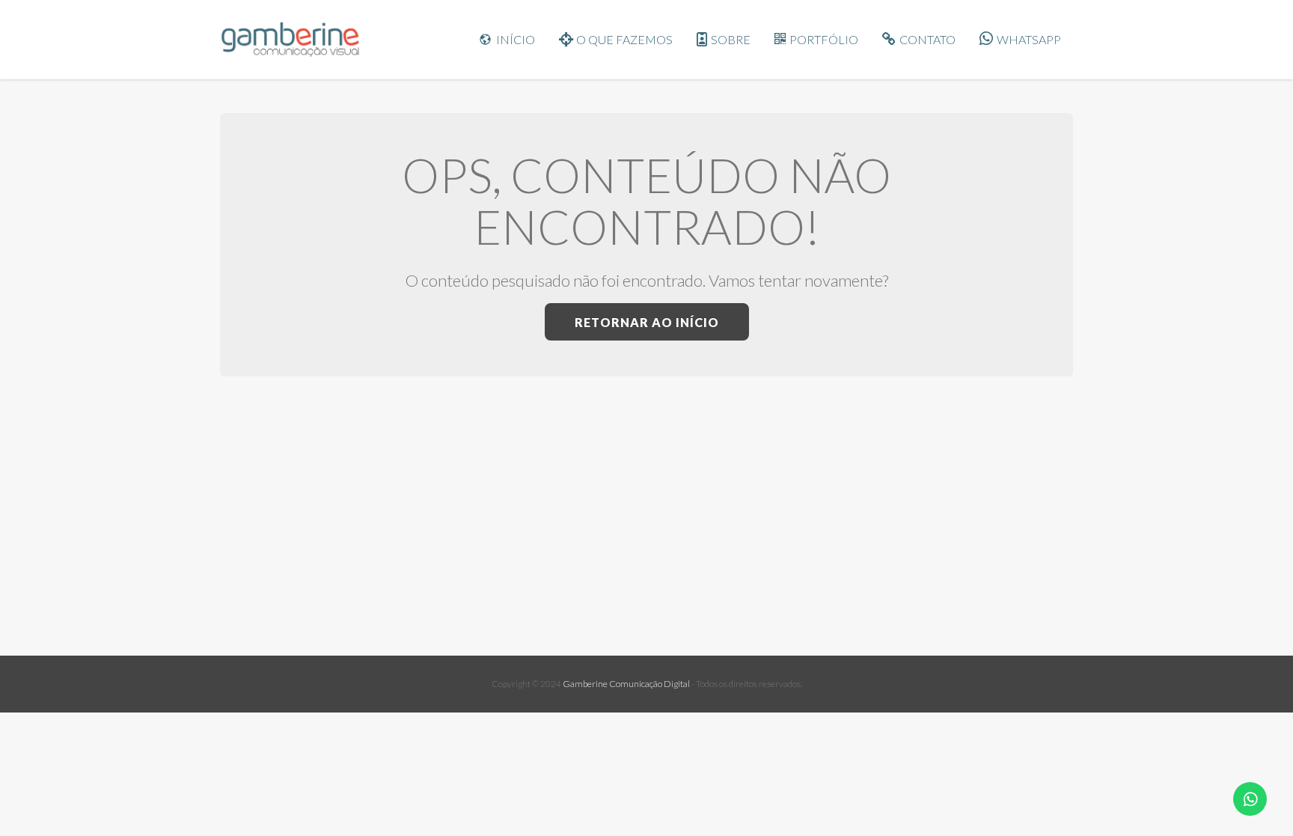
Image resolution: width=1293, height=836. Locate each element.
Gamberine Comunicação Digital (626, 683)
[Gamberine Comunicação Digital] (295, 39)
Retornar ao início (647, 322)
